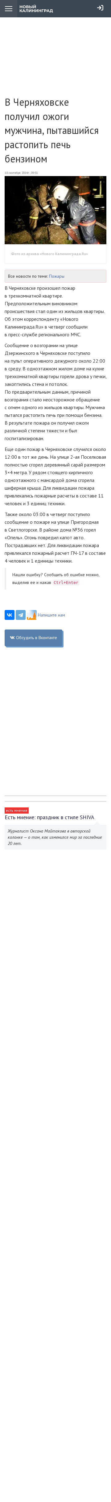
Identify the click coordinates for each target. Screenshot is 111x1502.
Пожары (56, 276)
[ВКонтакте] (9, 615)
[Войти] (100, 7)
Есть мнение (16, 810)
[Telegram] (21, 615)
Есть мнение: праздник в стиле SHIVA (49, 817)
